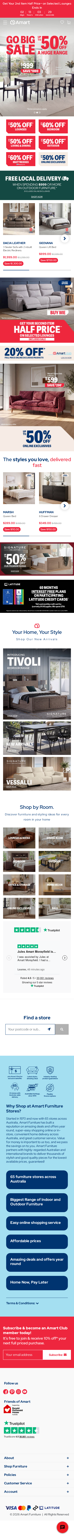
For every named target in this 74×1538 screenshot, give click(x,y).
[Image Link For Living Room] (19, 838)
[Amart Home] (20, 22)
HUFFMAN (46, 512)
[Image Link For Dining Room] (55, 838)
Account (10, 1491)
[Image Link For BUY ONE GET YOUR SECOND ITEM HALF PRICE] (37, 310)
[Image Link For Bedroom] (53, 126)
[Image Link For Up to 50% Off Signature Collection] (37, 558)
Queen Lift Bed (47, 247)
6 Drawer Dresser (48, 516)
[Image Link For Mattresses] (20, 159)
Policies (10, 1475)
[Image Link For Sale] (55, 908)
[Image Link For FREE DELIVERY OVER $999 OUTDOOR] (37, 185)
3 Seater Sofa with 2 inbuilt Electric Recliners (17, 248)
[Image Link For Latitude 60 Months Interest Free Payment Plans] (37, 596)
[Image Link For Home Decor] (55, 884)
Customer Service (18, 1483)
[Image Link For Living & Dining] (20, 142)
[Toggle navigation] (5, 22)
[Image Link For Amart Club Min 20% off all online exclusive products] (37, 353)
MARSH (8, 512)
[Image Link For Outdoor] (53, 142)
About (9, 1458)
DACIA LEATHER (14, 243)
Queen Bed (9, 516)
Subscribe (55, 1354)
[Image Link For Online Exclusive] (53, 159)
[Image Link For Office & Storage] (19, 884)
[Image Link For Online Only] (19, 908)
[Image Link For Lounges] (20, 126)
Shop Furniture (15, 1466)
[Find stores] (62, 1029)
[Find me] (49, 1029)
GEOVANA (46, 243)
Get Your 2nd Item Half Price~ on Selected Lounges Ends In (37, 9)
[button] (65, 238)
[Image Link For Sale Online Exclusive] (37, 407)
